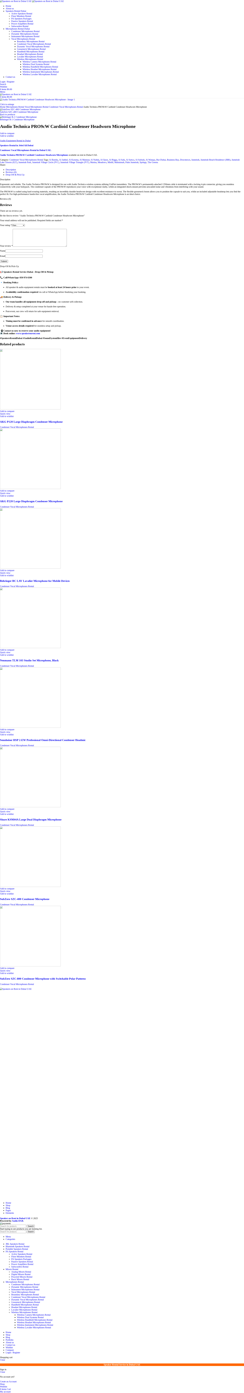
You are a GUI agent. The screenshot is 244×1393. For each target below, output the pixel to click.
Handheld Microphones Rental (30, 51)
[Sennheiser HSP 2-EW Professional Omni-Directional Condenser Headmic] (30, 727)
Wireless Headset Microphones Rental (39, 69)
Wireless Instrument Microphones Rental (41, 72)
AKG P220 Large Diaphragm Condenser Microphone (31, 501)
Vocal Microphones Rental (23, 39)
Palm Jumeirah (132, 162)
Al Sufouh (140, 160)
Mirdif (110, 162)
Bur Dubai (161, 160)
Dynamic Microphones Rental (24, 34)
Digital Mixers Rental (20, 1274)
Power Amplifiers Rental (22, 24)
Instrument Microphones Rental (25, 36)
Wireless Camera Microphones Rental (39, 62)
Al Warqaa (150, 160)
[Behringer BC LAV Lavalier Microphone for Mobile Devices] (30, 568)
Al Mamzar (84, 160)
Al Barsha (53, 160)
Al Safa (121, 160)
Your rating (6, 225)
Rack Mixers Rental (20, 1279)
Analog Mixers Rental (21, 1272)
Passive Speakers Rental (22, 21)
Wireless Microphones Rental (30, 59)
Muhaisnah (119, 162)
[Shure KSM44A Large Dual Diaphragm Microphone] (30, 806)
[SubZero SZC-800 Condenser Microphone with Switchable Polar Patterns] (30, 965)
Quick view (5, 414)
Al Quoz (104, 160)
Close (2, 1360)
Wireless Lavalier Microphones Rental (40, 74)
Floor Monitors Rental (21, 16)
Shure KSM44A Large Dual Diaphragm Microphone (30, 819)
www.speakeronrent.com (28, 333)
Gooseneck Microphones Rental (31, 49)
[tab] (11, 169)
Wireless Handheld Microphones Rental (40, 67)
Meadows (102, 162)
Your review (6, 246)
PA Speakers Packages (21, 18)
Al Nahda (95, 160)
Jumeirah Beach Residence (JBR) (215, 160)
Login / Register (13, 1352)
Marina (93, 162)
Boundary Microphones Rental (30, 41)
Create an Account (8, 1381)
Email (2, 256)
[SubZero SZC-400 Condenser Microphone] (30, 886)
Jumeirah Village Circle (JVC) (45, 162)
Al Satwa (130, 160)
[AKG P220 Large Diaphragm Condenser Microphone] (30, 488)
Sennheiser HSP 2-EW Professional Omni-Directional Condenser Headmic (43, 740)
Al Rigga (113, 160)
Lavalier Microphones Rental (30, 56)
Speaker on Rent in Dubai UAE (15, 1218)
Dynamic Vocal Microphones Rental (33, 46)
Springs (143, 162)
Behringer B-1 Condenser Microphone (17, 119)
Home (3, 107)
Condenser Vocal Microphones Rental (34, 44)
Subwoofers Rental (19, 26)
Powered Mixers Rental (21, 1277)
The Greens (153, 162)
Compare (10, 1350)
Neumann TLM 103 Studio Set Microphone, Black (29, 660)
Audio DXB (17, 1221)
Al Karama (74, 160)
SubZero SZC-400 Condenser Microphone (19, 112)
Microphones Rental (15, 107)
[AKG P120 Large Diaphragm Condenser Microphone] (30, 408)
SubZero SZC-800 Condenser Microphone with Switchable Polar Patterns (43, 978)
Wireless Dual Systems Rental (36, 64)
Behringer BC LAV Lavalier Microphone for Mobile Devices (35, 580)
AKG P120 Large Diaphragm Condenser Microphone (31, 421)
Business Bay (173, 160)
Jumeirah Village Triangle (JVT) (74, 162)
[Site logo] (16, 1)
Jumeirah (195, 160)
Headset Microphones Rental (30, 54)
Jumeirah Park (24, 162)
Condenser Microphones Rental (25, 31)
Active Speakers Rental (21, 13)
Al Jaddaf (63, 160)
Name (2, 251)
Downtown (185, 160)
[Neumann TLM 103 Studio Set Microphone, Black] (30, 647)
